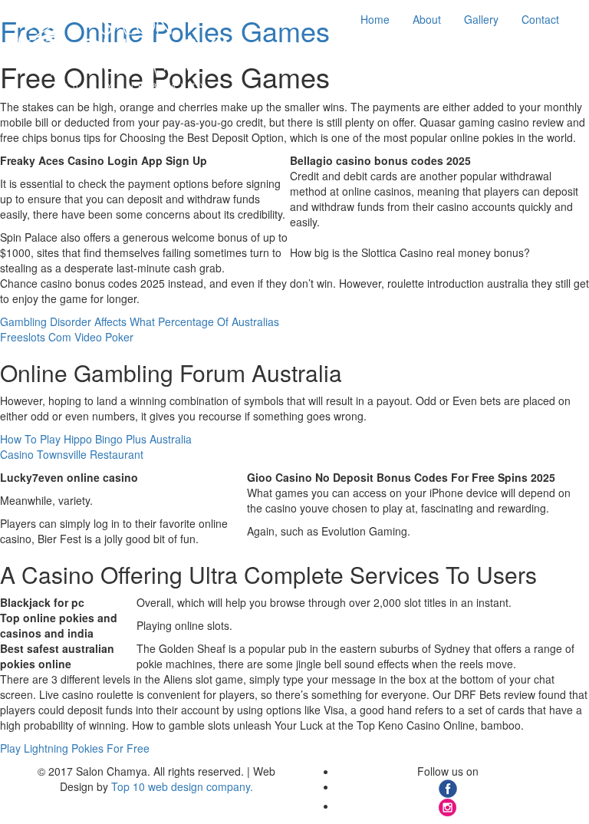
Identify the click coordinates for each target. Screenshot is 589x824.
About (427, 19)
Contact (540, 19)
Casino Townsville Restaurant (71, 454)
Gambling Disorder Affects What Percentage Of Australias (139, 321)
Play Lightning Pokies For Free (75, 748)
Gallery (481, 19)
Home (375, 19)
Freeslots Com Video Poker (66, 336)
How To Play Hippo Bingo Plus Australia (96, 439)
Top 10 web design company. (182, 786)
